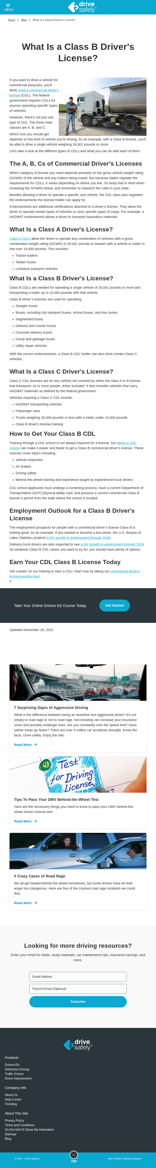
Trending (11, 1104)
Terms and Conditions (19, 1125)
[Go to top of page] (73, 1156)
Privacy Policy (14, 1120)
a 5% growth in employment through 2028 (78, 538)
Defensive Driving (17, 1069)
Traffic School (14, 1074)
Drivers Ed (12, 1064)
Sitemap (10, 1134)
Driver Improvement (18, 1078)
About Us (11, 1095)
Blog (24, 19)
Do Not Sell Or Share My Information (29, 1129)
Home (11, 19)
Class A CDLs (20, 239)
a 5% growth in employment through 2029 (112, 544)
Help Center (13, 1099)
